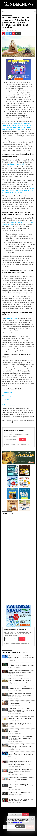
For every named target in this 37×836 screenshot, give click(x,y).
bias (13, 408)
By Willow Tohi (17, 683)
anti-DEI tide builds (11, 318)
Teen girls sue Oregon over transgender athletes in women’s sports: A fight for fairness (21, 664)
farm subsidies (7, 412)
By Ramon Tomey (18, 741)
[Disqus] (18, 537)
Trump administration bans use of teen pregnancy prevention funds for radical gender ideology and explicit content (21, 710)
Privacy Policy (17, 822)
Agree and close (20, 826)
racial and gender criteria (16, 164)
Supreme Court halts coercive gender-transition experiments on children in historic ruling (20, 786)
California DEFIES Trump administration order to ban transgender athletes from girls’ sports (21, 687)
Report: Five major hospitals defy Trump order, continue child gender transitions (21, 778)
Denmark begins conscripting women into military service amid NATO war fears (19, 724)
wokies (32, 416)
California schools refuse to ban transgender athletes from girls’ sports (20, 702)
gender (15, 412)
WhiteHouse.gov (7, 396)
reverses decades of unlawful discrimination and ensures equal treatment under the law (18, 190)
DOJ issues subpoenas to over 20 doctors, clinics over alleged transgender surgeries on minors (21, 657)
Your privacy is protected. (9, 444)
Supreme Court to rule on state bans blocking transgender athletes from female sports (21, 717)
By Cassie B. (16, 698)
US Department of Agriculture (20, 416)
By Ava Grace (17, 667)
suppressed (6, 416)
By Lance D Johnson (18, 675)
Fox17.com (5, 399)
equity (31, 410)
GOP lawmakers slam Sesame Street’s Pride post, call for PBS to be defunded (20, 799)
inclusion (20, 412)
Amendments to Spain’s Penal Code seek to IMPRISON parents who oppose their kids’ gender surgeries (20, 738)
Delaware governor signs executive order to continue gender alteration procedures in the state (20, 754)
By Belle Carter (18, 781)
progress (10, 414)
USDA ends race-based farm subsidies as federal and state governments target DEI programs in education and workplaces (19, 680)
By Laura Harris (17, 660)
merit (26, 412)
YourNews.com (7, 392)
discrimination (17, 410)
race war (25, 414)
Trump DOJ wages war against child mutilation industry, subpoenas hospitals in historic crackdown (21, 672)
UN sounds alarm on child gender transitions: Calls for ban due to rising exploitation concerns (20, 771)
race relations (18, 414)
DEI (11, 410)
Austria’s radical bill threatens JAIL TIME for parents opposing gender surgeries (20, 793)
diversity (25, 410)
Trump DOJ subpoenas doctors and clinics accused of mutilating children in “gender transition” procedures (19, 695)
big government (21, 408)
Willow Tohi (13, 30)
